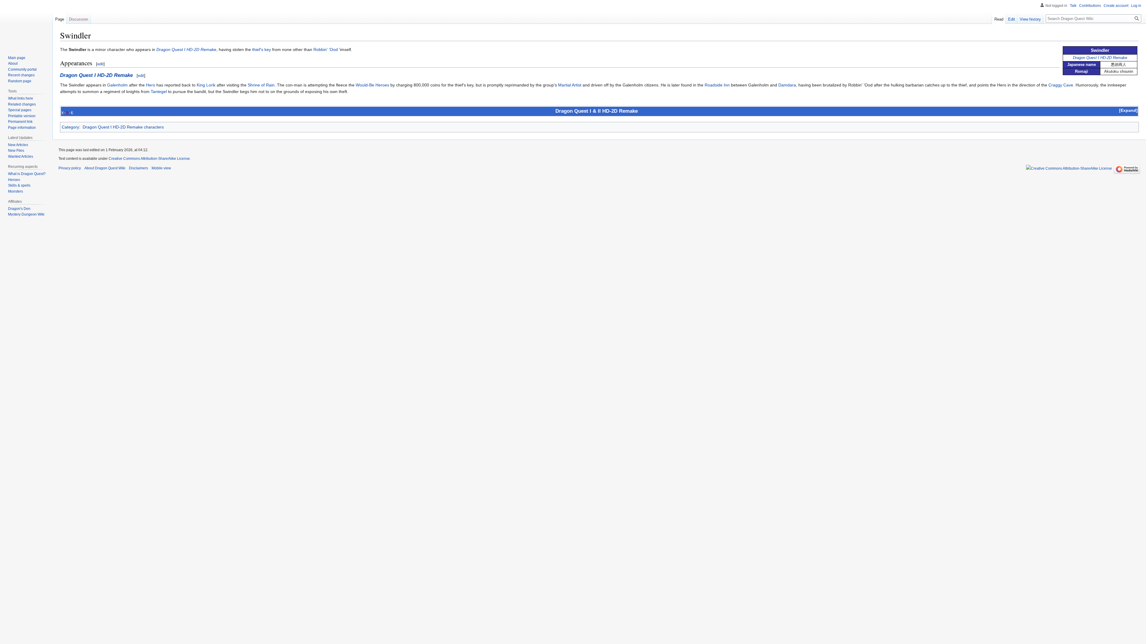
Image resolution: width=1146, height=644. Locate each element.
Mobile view (161, 168)
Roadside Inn (717, 85)
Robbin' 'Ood (325, 49)
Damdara (787, 85)
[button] (1128, 110)
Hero (150, 85)
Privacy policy (69, 168)
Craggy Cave (1060, 85)
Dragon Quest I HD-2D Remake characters (123, 127)
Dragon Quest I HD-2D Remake (1100, 58)
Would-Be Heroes (372, 85)
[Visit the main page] (26, 24)
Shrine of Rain (261, 85)
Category (70, 127)
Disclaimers (138, 168)
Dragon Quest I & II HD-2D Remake (596, 111)
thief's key (261, 49)
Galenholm (117, 85)
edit (100, 64)
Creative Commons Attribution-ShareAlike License (149, 159)
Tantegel (159, 91)
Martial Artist (569, 85)
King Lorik (206, 85)
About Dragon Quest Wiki (104, 168)
